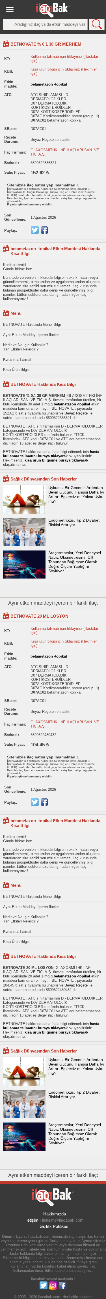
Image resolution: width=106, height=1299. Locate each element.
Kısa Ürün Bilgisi (17, 369)
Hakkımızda (54, 1213)
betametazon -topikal (49, 84)
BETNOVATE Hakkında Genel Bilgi (32, 324)
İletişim (31, 1220)
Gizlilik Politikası (55, 1226)
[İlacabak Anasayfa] (53, 10)
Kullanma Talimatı (18, 359)
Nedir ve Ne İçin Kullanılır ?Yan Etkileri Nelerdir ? (25, 347)
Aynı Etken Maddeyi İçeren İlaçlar (31, 335)
